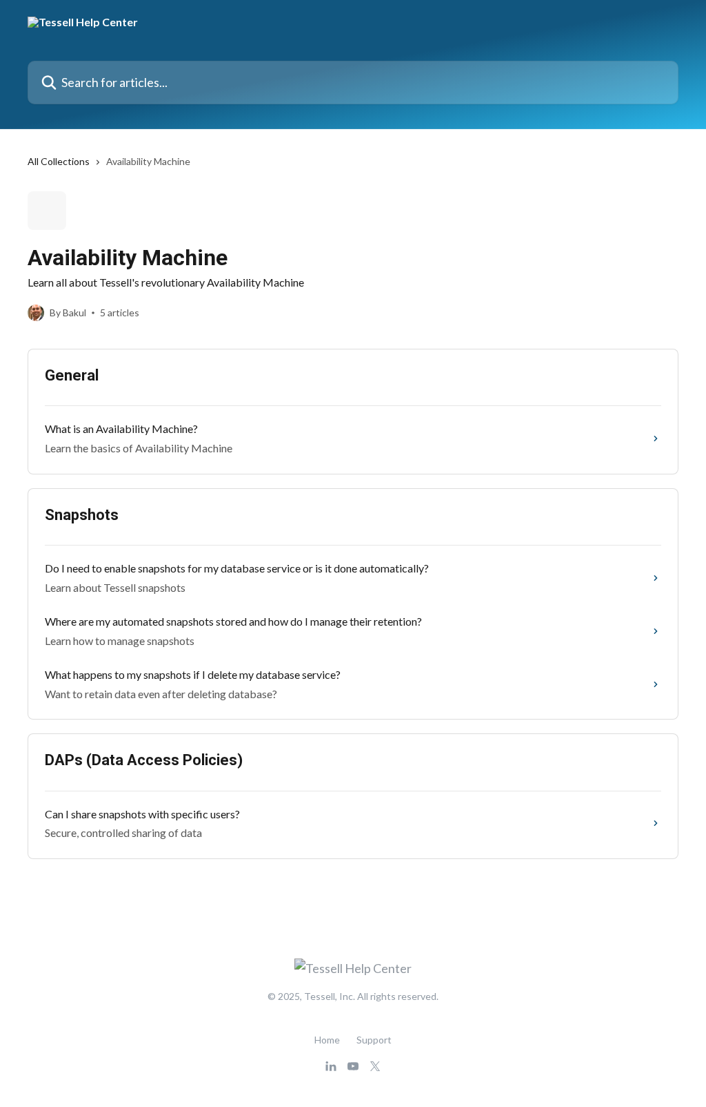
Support (374, 1040)
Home (327, 1040)
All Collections (59, 161)
